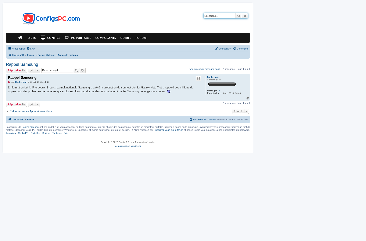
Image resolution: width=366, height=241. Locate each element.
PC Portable (81, 38)
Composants (105, 38)
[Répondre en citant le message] (198, 78)
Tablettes (57, 133)
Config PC (23, 133)
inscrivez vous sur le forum (169, 130)
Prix (66, 133)
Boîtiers (46, 133)
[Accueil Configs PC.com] (21, 38)
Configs (53, 38)
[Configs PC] (45, 20)
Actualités (11, 133)
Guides (125, 38)
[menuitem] (30, 48)
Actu (32, 38)
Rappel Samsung (22, 64)
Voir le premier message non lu (205, 69)
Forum (141, 38)
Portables (35, 133)
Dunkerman (213, 77)
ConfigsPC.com (30, 127)
